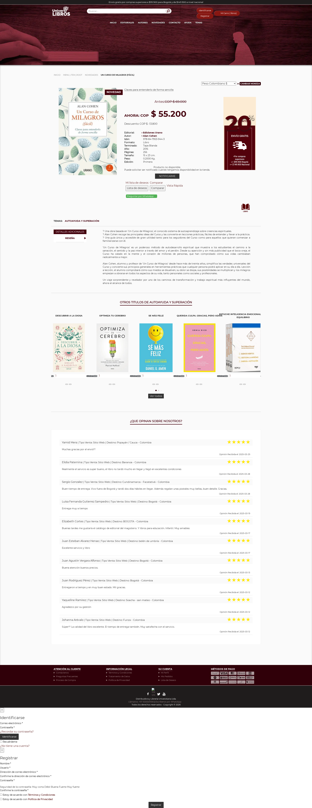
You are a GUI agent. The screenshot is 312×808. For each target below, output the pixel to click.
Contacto (174, 22)
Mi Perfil (165, 672)
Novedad (114, 92)
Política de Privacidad (119, 680)
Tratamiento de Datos (119, 676)
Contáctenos (62, 672)
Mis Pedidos (167, 676)
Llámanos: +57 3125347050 (141, 702)
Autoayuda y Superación (82, 220)
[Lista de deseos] (66, 384)
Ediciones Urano (152, 132)
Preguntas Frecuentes (67, 676)
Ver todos (156, 396)
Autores (143, 22)
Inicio (113, 22)
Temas (198, 22)
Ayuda (187, 22)
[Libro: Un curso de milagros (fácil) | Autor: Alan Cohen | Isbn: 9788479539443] (88, 131)
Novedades (158, 22)
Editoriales (127, 22)
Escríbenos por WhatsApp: (169, 702)
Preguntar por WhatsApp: (141, 196)
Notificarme (167, 176)
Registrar (205, 16)
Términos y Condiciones (120, 672)
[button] (156, 390)
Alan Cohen (150, 135)
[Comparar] (70, 384)
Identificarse (205, 10)
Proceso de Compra (66, 680)
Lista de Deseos (168, 680)
